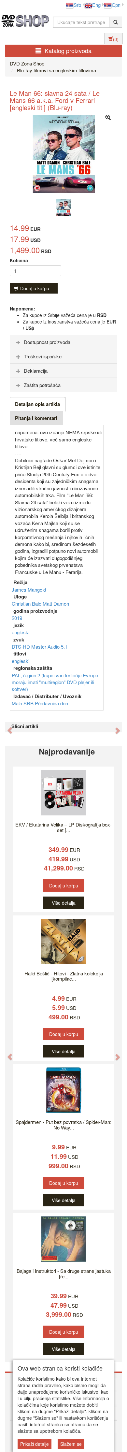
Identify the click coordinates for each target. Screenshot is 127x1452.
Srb (77, 4)
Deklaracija (36, 370)
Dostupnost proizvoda (47, 341)
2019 (17, 617)
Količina (19, 260)
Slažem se (71, 1444)
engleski (20, 632)
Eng (96, 4)
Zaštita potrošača (42, 384)
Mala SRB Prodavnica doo (40, 703)
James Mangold (29, 589)
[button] (6, 727)
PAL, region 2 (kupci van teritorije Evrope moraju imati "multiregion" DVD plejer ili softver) (55, 682)
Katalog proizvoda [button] (68, 50)
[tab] (63, 342)
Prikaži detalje (34, 1444)
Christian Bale (27, 603)
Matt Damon (56, 603)
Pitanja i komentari (36, 418)
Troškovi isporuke (43, 356)
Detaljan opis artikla (37, 404)
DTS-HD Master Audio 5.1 (39, 646)
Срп (116, 4)
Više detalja (64, 902)
